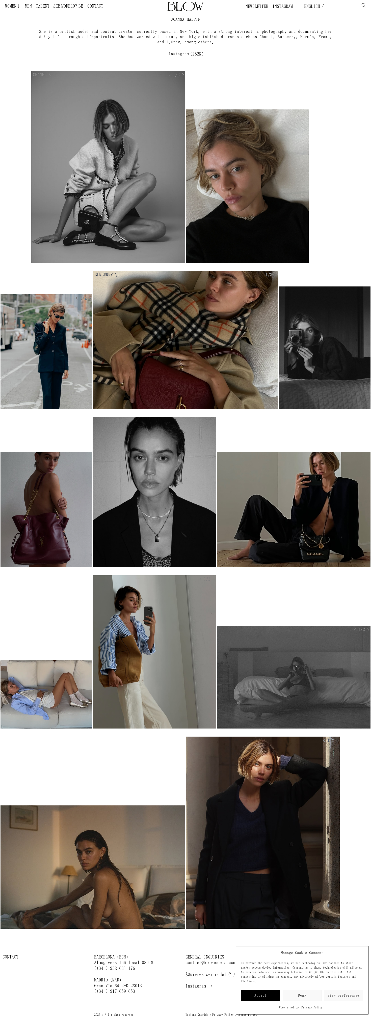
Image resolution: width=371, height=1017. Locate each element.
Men (28, 6)
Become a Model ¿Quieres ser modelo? (59, 6)
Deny (302, 995)
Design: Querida (197, 1014)
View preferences (344, 995)
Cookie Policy (289, 1007)
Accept (260, 995)
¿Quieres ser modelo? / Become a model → (231, 974)
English (311, 6)
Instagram (282, 6)
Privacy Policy (312, 1007)
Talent (42, 6)
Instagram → (199, 986)
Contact (95, 6)
